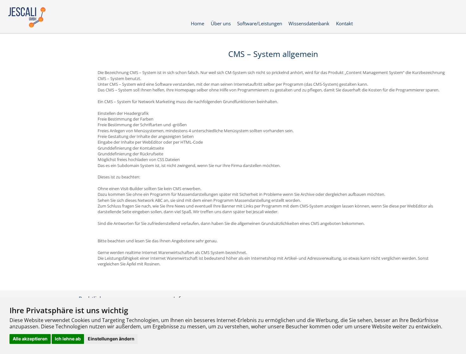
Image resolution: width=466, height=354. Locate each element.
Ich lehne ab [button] (68, 338)
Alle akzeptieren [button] (30, 338)
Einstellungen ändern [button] (111, 338)
